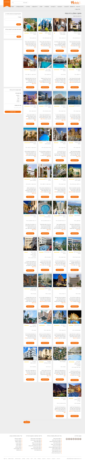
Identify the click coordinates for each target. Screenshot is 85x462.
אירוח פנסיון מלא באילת (56, 450)
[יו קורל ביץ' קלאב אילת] (45, 61)
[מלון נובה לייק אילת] (74, 244)
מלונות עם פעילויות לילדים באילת (35, 445)
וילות (41, 6)
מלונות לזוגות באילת (57, 442)
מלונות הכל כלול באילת (56, 440)
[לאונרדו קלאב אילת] (45, 171)
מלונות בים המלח (18, 438)
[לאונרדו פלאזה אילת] (30, 171)
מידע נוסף (78, 9)
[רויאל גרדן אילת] (60, 244)
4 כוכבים (60, 6)
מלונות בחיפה (18, 445)
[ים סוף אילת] (74, 207)
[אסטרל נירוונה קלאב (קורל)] (74, 390)
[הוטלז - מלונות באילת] (76, 2)
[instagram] (67, 439)
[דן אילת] (45, 317)
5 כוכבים (67, 6)
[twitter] (78, 439)
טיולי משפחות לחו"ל (17, 448)
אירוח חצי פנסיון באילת (56, 451)
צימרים (28, 6)
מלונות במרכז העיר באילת (56, 444)
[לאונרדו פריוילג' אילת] (30, 317)
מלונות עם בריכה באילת (36, 442)
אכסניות (47, 6)
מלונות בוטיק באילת (57, 438)
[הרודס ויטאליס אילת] (45, 207)
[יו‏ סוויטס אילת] (74, 97)
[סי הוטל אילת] (45, 244)
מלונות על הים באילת (57, 445)
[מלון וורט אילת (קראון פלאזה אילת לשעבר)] (74, 353)
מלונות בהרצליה (18, 447)
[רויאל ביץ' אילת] (60, 97)
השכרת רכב (11, 6)
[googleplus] (76, 439)
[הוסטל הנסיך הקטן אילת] (60, 24)
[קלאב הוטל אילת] (60, 61)
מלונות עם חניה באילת (37, 444)
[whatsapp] (69, 439)
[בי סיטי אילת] (74, 317)
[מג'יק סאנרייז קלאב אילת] (74, 171)
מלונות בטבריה (18, 442)
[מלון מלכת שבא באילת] (30, 280)
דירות (18, 96)
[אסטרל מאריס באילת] (45, 353)
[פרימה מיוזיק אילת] (30, 24)
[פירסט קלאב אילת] (45, 24)
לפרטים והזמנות (75, 50)
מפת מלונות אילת (37, 450)
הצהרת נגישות (10, 458)
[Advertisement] (13, 63)
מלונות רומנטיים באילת (56, 448)
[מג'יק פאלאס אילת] (30, 134)
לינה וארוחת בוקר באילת (56, 452)
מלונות (18, 100)
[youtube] (74, 439)
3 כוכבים (53, 6)
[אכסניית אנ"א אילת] (74, 24)
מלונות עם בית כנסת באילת (36, 440)
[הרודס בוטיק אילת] (30, 207)
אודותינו (23, 458)
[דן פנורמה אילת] (60, 317)
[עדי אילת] (74, 280)
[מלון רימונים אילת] (30, 97)
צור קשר (5, 458)
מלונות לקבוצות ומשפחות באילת (55, 447)
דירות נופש (35, 6)
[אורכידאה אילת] (60, 390)
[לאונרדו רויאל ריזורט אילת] (30, 61)
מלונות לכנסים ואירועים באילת (55, 441)
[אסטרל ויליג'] (60, 353)
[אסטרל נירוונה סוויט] (30, 353)
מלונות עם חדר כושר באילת (36, 438)
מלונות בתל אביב (18, 440)
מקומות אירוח (7, 1)
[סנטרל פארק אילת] (45, 97)
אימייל (19, 17)
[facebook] (80, 439)
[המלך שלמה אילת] (45, 280)
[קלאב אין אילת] (74, 61)
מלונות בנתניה (18, 444)
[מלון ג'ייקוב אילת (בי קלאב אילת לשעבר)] (30, 244)
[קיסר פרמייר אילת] (74, 134)
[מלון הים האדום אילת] (45, 134)
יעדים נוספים (19, 6)
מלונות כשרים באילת (37, 447)
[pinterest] (71, 439)
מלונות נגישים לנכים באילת (36, 448)
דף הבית (78, 6)
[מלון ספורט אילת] (60, 134)
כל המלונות (72, 6)
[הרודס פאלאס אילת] (60, 207)
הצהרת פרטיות (18, 458)
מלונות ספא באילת (37, 441)
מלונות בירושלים (18, 441)
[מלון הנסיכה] (60, 280)
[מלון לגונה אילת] (60, 171)
